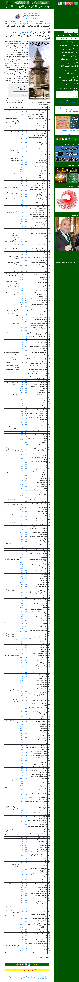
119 (26, 405)
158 (26, 111)
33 (26, 307)
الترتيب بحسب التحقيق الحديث (26, 23)
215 (26, 439)
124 (22, 504)
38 (26, 344)
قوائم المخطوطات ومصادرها (68, 42)
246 (25, 538)
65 (26, 386)
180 (26, 245)
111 (26, 411)
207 (21, 565)
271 (22, 686)
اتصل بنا (19, 977)
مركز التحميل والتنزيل (70, 49)
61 (26, 600)
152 (22, 195)
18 (26, 549)
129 (26, 298)
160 (26, 526)
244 (25, 388)
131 (26, 494)
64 (26, 190)
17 (26, 704)
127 (22, 304)
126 (26, 423)
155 (22, 138)
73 (22, 501)
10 (22, 763)
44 (22, 257)
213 (22, 200)
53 (26, 328)
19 (26, 593)
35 (26, 212)
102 (26, 250)
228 (21, 718)
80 (26, 377)
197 (22, 893)
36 (26, 166)
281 (22, 745)
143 (22, 162)
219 (22, 922)
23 (22, 202)
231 (22, 626)
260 (21, 927)
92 (22, 164)
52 (26, 497)
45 (22, 445)
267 (21, 595)
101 (26, 605)
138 (22, 220)
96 (26, 380)
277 (21, 821)
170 (26, 852)
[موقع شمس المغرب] (67, 174)
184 (22, 319)
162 (22, 651)
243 (21, 302)
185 (22, 761)
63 (26, 116)
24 (22, 536)
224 (25, 266)
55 (22, 328)
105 (26, 511)
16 (26, 342)
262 (21, 563)
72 (22, 331)
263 (21, 643)
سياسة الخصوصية (36, 977)
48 (26, 418)
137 (26, 195)
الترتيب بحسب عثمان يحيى (43, 23)
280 (21, 509)
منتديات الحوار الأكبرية (70, 80)
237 (21, 321)
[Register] (73, 102)
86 (26, 164)
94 (22, 534)
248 (21, 568)
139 (26, 177)
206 (25, 659)
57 (26, 529)
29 (26, 712)
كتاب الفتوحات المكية (70, 56)
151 (22, 616)
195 (26, 647)
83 (22, 377)
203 (25, 200)
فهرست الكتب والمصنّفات (69, 38)
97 (26, 597)
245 (21, 532)
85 (22, 143)
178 (26, 271)
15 (26, 775)
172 (22, 183)
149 (26, 578)
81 (26, 454)
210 (22, 547)
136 (22, 423)
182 (26, 279)
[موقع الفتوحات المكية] (67, 153)
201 (22, 179)
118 (22, 260)
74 (26, 206)
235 (25, 465)
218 (22, 908)
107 (22, 488)
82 (26, 143)
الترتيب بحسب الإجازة (10, 21)
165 (26, 317)
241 (26, 574)
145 (22, 252)
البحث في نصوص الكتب (71, 32)
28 (22, 770)
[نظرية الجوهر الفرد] (67, 199)
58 (22, 674)
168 (26, 403)
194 (26, 179)
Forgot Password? (63, 102)
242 (21, 390)
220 (25, 626)
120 (22, 411)
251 (22, 574)
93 (26, 666)
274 (21, 897)
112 (22, 511)
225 (25, 321)
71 (22, 222)
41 (26, 216)
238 (21, 480)
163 (26, 475)
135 (26, 288)
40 (26, 821)
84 (26, 415)
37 (22, 175)
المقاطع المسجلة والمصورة (68, 76)
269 (21, 495)
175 (26, 239)
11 (26, 129)
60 (26, 230)
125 (26, 300)
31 (26, 160)
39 (22, 344)
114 (26, 430)
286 (21, 524)
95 (22, 114)
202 (25, 407)
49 (26, 226)
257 (21, 580)
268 (21, 716)
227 (21, 540)
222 (25, 507)
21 (26, 293)
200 (25, 547)
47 (26, 214)
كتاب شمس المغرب (71, 73)
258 (21, 645)
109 (26, 260)
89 (26, 114)
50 (26, 639)
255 (21, 529)
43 (26, 257)
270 (21, 682)
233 (21, 628)
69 (22, 190)
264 (21, 478)
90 (22, 415)
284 (21, 484)
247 (21, 425)
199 (26, 382)
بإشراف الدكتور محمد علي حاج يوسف (26, 978)
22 (26, 197)
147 (22, 672)
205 (25, 442)
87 (22, 350)
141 (26, 334)
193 (26, 390)
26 (26, 887)
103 (22, 380)
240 (25, 432)
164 (22, 340)
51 (22, 271)
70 (22, 386)
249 (21, 676)
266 (21, 582)
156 (22, 334)
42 (22, 216)
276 (21, 181)
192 (22, 542)
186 (22, 768)
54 (26, 185)
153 (26, 340)
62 (22, 209)
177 (26, 572)
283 (21, 607)
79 (26, 246)
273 (21, 172)
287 (21, 881)
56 (22, 185)
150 (22, 288)
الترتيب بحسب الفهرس (26, 21)
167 (26, 356)
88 (26, 534)
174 (22, 612)
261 (22, 576)
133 (26, 162)
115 (26, 504)
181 (22, 852)
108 (26, 482)
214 (26, 778)
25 (22, 858)
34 (22, 307)
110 (26, 663)
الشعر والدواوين (72, 63)
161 (26, 183)
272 (21, 736)
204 (21, 224)
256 (21, 388)
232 (25, 302)
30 (26, 798)
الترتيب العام (43, 21)
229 (21, 951)
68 (22, 471)
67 (22, 116)
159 (26, 901)
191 (26, 126)
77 (22, 467)
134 (26, 933)
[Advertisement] (67, 16)
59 (22, 204)
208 (21, 156)
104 (22, 597)
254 (21, 845)
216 (26, 540)
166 (22, 839)
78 (26, 588)
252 (21, 409)
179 (22, 403)
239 (25, 676)
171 (22, 526)
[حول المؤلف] (67, 233)
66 (26, 222)
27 (26, 770)
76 (26, 350)
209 (21, 382)
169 (22, 111)
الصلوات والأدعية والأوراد (69, 66)
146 (22, 400)
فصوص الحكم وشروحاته (69, 59)
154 (22, 177)
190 (26, 148)
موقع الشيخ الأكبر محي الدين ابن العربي (28, 6)
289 (21, 451)
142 (26, 567)
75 (22, 458)
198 (22, 148)
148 (22, 684)
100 (26, 486)
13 (26, 856)
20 (26, 346)
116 (22, 491)
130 (22, 421)
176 (26, 314)
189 (22, 747)
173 (22, 475)
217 (26, 697)
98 (22, 732)
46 (22, 752)
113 (22, 486)
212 (22, 407)
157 (26, 570)
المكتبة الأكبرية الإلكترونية (69, 45)
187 (22, 239)
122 (26, 661)
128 (26, 220)
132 (22, 661)
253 (21, 680)
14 (26, 714)
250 (21, 432)
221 (22, 620)
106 (26, 450)
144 (26, 254)
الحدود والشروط (26, 977)
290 (21, 805)
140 (26, 138)
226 (21, 439)
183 (22, 218)
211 (22, 296)
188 (22, 572)
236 (21, 266)
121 (22, 618)
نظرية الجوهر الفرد (71, 70)
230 (21, 277)
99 (22, 554)
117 (26, 304)
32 (22, 158)
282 (21, 726)
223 (21, 279)
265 (21, 730)
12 (26, 755)
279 (21, 749)
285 (21, 170)
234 (21, 507)
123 (26, 242)
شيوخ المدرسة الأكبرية (70, 52)
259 (21, 538)
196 (26, 937)
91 (26, 554)
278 (21, 168)
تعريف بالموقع (46, 977)
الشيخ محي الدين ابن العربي (68, 35)
